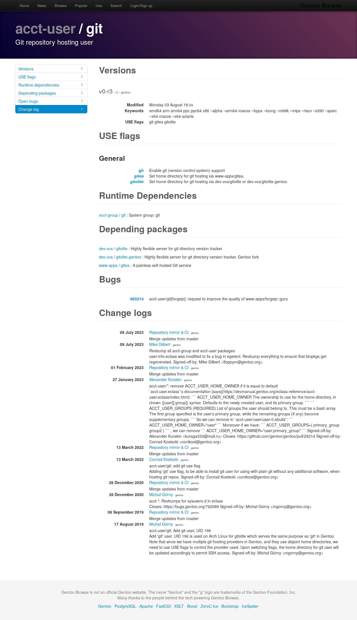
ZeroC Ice (209, 606)
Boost (192, 606)
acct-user (45, 28)
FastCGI (163, 606)
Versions (25, 68)
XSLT (179, 606)
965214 (137, 298)
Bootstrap (229, 606)
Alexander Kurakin (165, 379)
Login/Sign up (141, 5)
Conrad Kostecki (163, 459)
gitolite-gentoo (128, 257)
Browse (61, 5)
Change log (28, 109)
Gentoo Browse (321, 5)
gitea (139, 176)
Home (24, 5)
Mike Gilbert (159, 344)
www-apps (108, 265)
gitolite (137, 181)
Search (116, 5)
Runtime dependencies (38, 85)
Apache (146, 606)
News (41, 5)
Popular (81, 5)
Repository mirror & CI (169, 332)
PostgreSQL (125, 606)
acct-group (108, 215)
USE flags (27, 77)
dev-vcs (106, 248)
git (141, 170)
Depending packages (37, 93)
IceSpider (250, 606)
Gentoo (104, 606)
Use (99, 5)
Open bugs (28, 101)
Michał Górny (161, 494)
